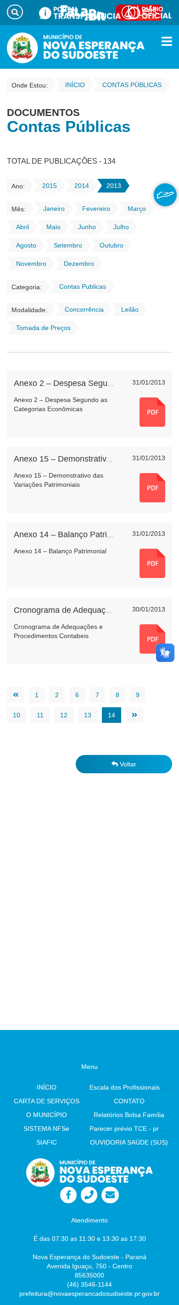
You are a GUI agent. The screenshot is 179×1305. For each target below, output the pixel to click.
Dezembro (79, 263)
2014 (81, 185)
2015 (49, 185)
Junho (87, 227)
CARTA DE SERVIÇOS (46, 1101)
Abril (22, 227)
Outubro (111, 245)
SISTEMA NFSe (46, 1128)
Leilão (130, 309)
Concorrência (84, 309)
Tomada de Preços (43, 327)
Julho (121, 227)
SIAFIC (46, 1142)
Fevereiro (96, 208)
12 (63, 715)
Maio (53, 227)
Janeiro (54, 208)
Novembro (31, 263)
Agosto (26, 245)
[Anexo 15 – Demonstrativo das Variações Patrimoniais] (152, 487)
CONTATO (129, 1101)
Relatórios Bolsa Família (129, 1114)
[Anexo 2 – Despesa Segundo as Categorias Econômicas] (152, 411)
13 (87, 715)
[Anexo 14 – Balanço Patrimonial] (152, 563)
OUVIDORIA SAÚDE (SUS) (129, 1142)
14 (111, 715)
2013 (113, 185)
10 (16, 715)
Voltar (127, 764)
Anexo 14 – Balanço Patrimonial (72, 534)
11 (40, 715)
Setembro (68, 245)
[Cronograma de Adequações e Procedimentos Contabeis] (152, 638)
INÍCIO (46, 1087)
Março (137, 208)
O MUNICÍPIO (46, 1114)
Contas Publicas (82, 286)
